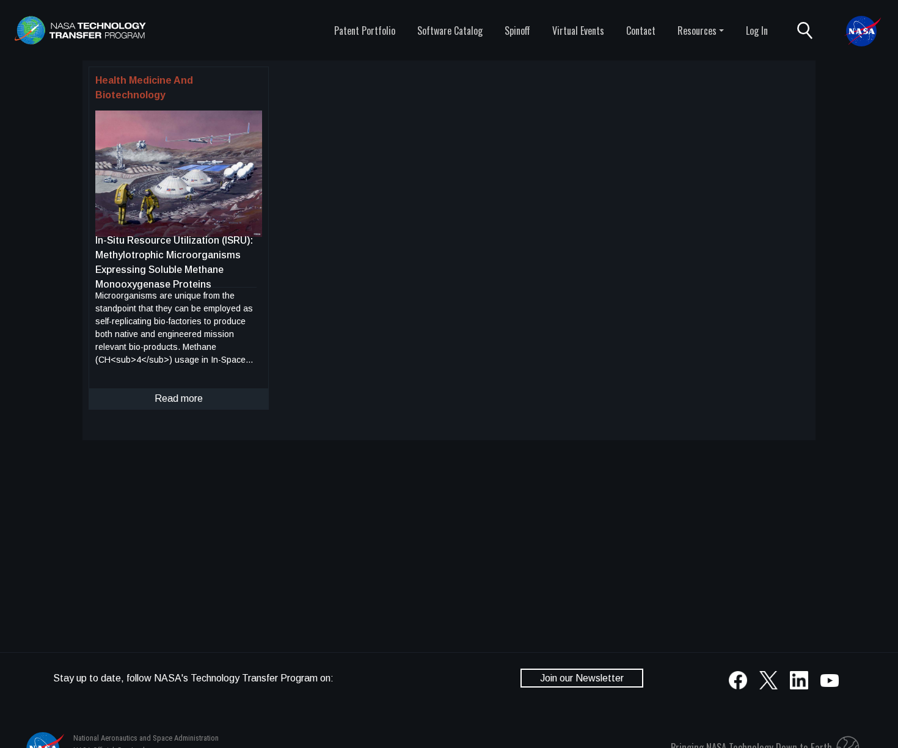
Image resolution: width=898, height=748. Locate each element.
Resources (697, 30)
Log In (757, 30)
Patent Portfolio (364, 30)
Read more (179, 398)
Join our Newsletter (582, 678)
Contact (640, 30)
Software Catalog (450, 30)
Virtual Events (578, 30)
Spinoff (517, 30)
